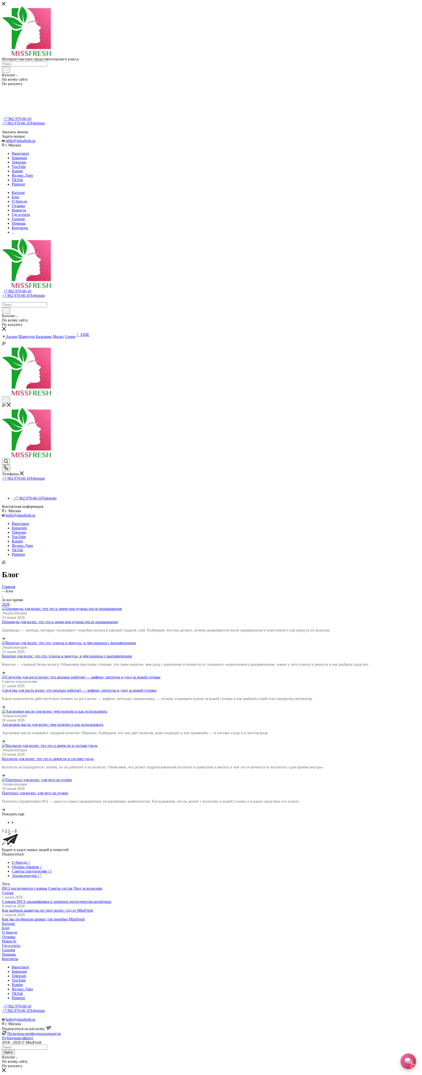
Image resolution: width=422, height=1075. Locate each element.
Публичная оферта (17, 1038)
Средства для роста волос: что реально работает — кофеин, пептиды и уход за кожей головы (79, 690)
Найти (8, 1052)
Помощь (9, 954)
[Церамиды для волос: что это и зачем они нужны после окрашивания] (62, 609)
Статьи (8, 893)
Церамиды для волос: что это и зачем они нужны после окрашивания (60, 622)
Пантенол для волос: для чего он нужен (35, 793)
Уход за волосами (88, 888)
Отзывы (8, 937)
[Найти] (6, 69)
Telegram (19, 162)
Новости (9, 941)
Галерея (8, 950)
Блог (6, 928)
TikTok (17, 180)
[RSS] (3, 563)
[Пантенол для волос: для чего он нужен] (37, 780)
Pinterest (18, 184)
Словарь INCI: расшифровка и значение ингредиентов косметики (56, 901)
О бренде (9, 932)
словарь (40, 888)
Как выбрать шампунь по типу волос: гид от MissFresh (47, 910)
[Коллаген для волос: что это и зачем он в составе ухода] (49, 745)
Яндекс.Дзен (22, 175)
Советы (54, 888)
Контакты (10, 959)
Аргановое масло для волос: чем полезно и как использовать (52, 724)
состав (67, 888)
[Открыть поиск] (6, 400)
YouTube (19, 167)
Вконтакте (20, 153)
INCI (6, 888)
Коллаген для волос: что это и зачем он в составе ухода (48, 759)
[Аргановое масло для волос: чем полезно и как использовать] (54, 711)
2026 (6, 604)
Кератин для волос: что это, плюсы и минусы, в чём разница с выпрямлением (67, 656)
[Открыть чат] (408, 1061)
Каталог (8, 923)
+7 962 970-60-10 (17, 119)
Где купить (11, 945)
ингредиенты (22, 888)
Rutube (17, 171)
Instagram (19, 158)
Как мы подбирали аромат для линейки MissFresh (43, 919)
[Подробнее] (3, 638)
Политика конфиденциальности (34, 1033)
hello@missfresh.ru (20, 141)
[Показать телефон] (6, 468)
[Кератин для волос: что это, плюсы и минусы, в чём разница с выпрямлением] (69, 643)
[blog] (12, 822)
